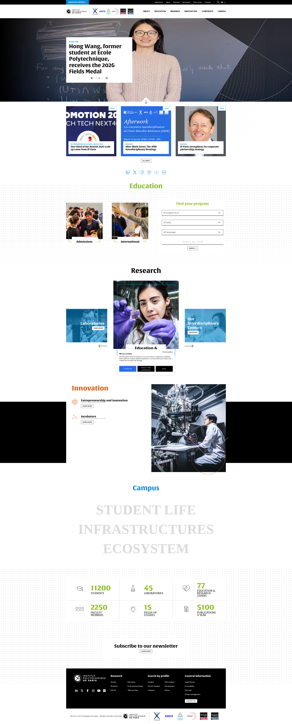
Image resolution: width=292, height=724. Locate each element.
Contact (208, 2)
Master (113, 682)
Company (151, 690)
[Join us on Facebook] (142, 172)
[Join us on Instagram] (149, 172)
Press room (197, 2)
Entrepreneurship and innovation (104, 400)
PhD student (169, 682)
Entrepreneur (170, 686)
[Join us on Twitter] (135, 172)
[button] (77, 2)
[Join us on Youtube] (156, 172)
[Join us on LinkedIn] (128, 172)
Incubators (88, 416)
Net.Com (113, 716)
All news (146, 161)
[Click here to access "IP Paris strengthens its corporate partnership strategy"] (201, 131)
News (168, 2)
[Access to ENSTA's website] (169, 716)
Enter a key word (192, 242)
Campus (222, 11)
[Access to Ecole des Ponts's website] (180, 716)
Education (160, 11)
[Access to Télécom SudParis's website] (215, 716)
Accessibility (189, 686)
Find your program (192, 204)
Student (151, 682)
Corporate (207, 11)
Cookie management (192, 694)
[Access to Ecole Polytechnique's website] (157, 716)
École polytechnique (135, 686)
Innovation (190, 11)
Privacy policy (167, 352)
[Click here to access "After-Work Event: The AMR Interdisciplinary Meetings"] (146, 131)
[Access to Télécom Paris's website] (204, 716)
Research (175, 11)
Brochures (186, 2)
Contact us (191, 701)
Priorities (193, 333)
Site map (188, 690)
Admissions (159, 2)
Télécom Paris (133, 690)
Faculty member (154, 686)
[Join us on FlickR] (164, 172)
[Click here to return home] (76, 11)
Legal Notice (190, 682)
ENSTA (113, 690)
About (146, 11)
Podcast (176, 2)
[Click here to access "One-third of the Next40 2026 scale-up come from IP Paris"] (91, 131)
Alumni (167, 690)
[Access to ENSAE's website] (191, 716)
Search (192, 248)
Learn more (98, 328)
